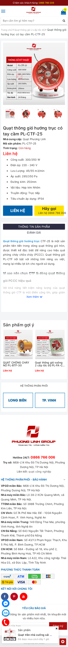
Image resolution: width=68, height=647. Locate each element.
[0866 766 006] (6, 622)
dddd (14, 596)
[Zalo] (5, 613)
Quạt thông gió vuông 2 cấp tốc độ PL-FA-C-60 (49, 364)
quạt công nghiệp (40, 471)
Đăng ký (58, 625)
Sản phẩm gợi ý (18, 324)
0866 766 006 (43, 457)
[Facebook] (5, 603)
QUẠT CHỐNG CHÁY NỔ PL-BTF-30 (16, 364)
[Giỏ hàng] (62, 12)
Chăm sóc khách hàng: (33, 2)
